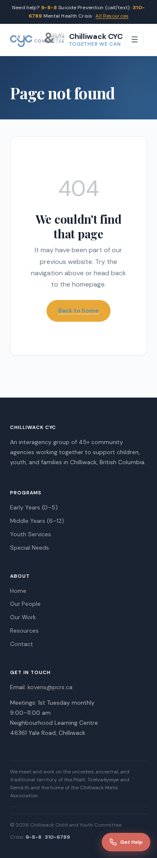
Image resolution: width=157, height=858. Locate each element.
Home (18, 590)
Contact (21, 644)
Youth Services (30, 534)
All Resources (112, 16)
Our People (25, 603)
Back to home (78, 310)
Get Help (131, 842)
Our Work (23, 617)
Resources (24, 630)
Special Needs (29, 547)
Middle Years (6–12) (37, 521)
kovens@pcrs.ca (50, 687)
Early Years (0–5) (34, 507)
